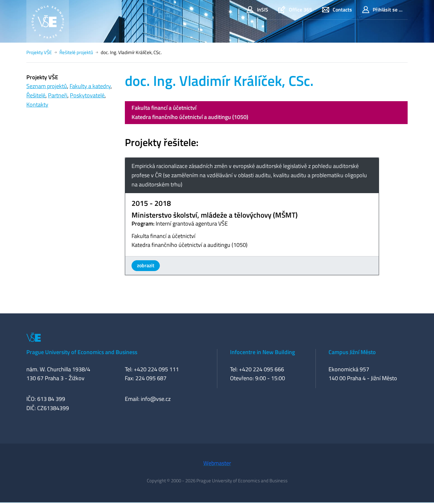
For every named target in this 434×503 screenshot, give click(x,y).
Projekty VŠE (39, 52)
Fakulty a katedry (90, 86)
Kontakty (37, 104)
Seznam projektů (46, 86)
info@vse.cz (156, 399)
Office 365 (300, 9)
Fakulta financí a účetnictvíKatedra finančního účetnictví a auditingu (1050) (190, 112)
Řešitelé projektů (76, 52)
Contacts (342, 9)
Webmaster (217, 463)
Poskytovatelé (87, 95)
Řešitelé (35, 95)
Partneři (57, 95)
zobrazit (145, 265)
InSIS (262, 9)
